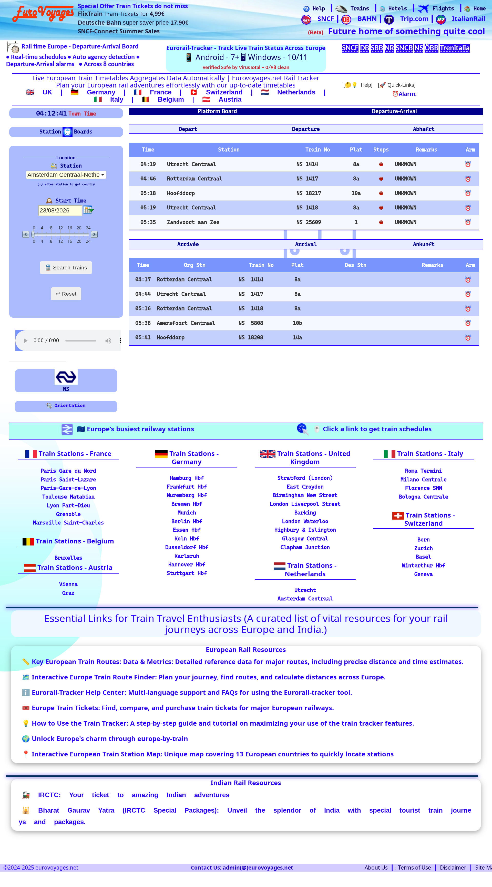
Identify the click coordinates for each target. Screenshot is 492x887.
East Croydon (305, 487)
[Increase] (94, 234)
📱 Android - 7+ (211, 57)
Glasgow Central (305, 538)
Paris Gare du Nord (68, 471)
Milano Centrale (424, 479)
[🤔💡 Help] (358, 85)
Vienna (68, 584)
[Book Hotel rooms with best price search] (382, 9)
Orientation (69, 405)
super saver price (133, 23)
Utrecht (305, 590)
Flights (441, 8)
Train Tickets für (121, 14)
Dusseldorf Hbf (186, 547)
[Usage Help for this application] (306, 9)
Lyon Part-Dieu (68, 505)
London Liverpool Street (305, 504)
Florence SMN (423, 488)
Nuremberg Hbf (187, 495)
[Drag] (33, 234)
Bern (423, 540)
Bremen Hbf (186, 504)
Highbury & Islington (305, 530)
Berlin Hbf (186, 521)
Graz (68, 593)
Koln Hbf (187, 538)
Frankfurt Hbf (187, 487)
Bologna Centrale (423, 497)
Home (478, 8)
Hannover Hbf (186, 564)
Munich (187, 513)
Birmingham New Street (305, 495)
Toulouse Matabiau (68, 497)
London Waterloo (305, 521)
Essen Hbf (187, 530)
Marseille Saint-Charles (68, 523)
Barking (305, 513)
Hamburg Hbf (187, 478)
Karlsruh (187, 556)
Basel (423, 557)
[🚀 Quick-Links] (397, 85)
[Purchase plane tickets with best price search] (423, 9)
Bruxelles (68, 558)
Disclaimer (453, 867)
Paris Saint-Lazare (68, 479)
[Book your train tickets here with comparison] (341, 9)
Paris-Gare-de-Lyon (68, 488)
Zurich (423, 548)
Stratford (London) (305, 478)
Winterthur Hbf (423, 565)
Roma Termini (423, 471)
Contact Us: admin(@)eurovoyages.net (242, 867)
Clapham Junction (305, 547)
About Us (376, 867)
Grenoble (68, 514)
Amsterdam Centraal (305, 599)
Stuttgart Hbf (187, 573)
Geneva (423, 574)
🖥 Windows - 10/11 (274, 57)
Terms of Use (414, 867)
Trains (358, 8)
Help (317, 8)
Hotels (396, 8)
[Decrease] (26, 234)
